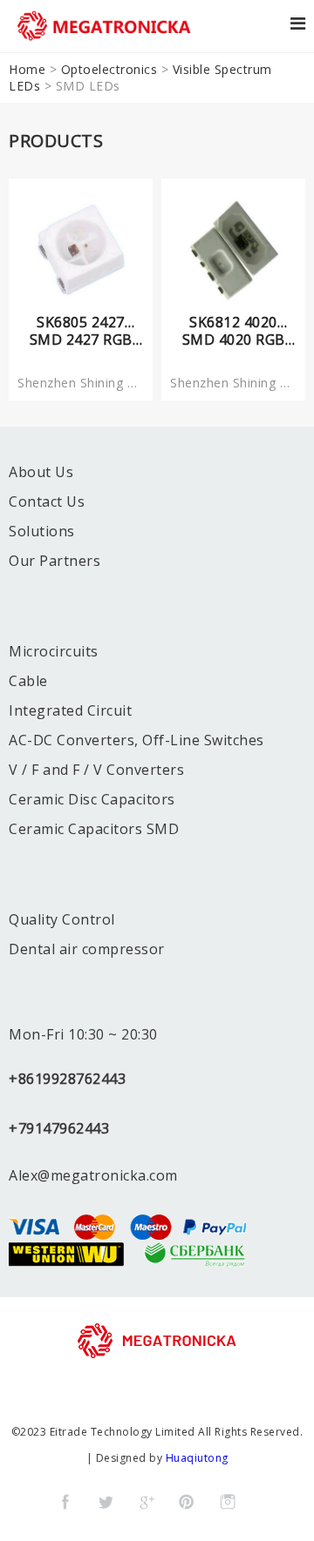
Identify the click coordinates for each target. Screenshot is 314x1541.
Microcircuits (54, 651)
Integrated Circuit (70, 710)
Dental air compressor (87, 949)
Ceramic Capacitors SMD (94, 828)
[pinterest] (187, 1502)
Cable (28, 680)
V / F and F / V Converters (96, 769)
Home (27, 69)
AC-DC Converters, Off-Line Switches (136, 740)
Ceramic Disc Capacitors (92, 799)
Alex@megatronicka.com (93, 1175)
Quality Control (62, 919)
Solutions (42, 531)
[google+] (146, 1502)
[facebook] (65, 1502)
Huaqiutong (197, 1457)
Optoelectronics (109, 69)
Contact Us (47, 501)
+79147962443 (59, 1128)
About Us (41, 471)
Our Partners (54, 560)
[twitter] (105, 1502)
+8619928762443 (67, 1078)
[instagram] (228, 1502)
